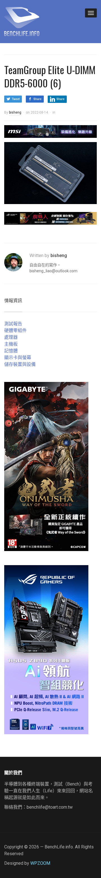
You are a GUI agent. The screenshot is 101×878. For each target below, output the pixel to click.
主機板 (11, 344)
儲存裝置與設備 (20, 364)
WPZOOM (40, 863)
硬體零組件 (15, 330)
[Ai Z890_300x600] (46, 649)
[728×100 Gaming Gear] (50, 131)
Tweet (16, 99)
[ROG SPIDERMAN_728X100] (50, 218)
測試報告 (13, 323)
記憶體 (11, 350)
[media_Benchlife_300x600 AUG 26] (46, 466)
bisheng (15, 112)
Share (37, 99)
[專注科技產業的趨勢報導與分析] (21, 21)
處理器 (11, 337)
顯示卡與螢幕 (17, 357)
